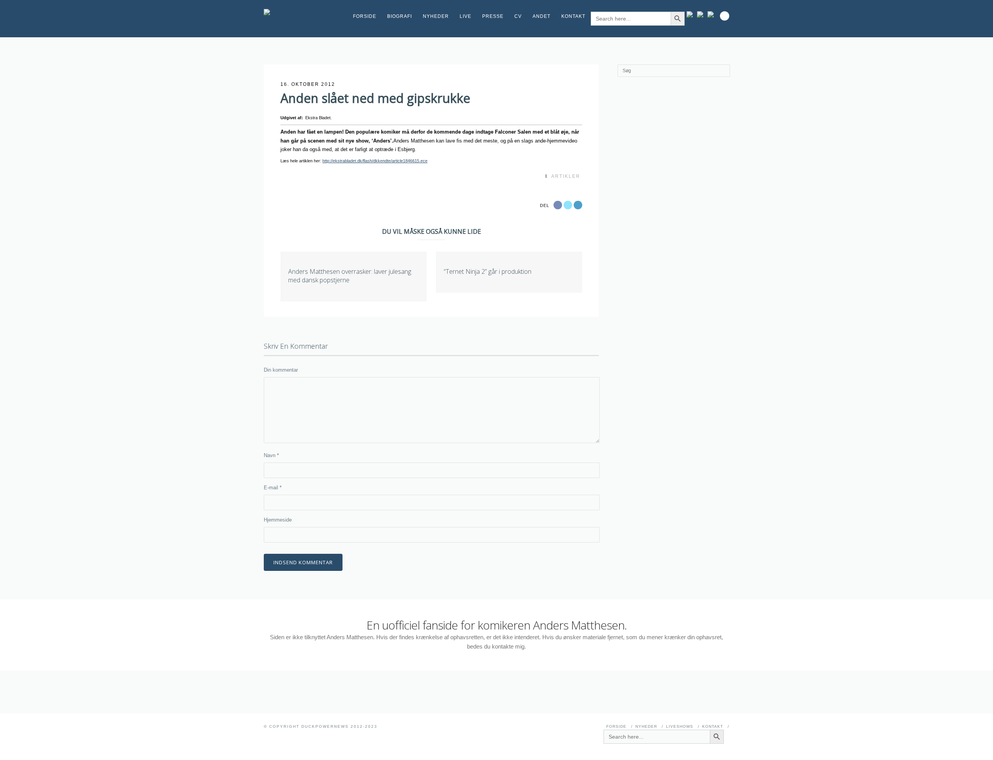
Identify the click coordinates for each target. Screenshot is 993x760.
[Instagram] (691, 14)
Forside (364, 16)
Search (724, 16)
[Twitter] (712, 14)
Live (465, 16)
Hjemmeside (278, 520)
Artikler (565, 176)
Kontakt (573, 16)
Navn (271, 455)
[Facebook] (702, 14)
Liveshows (679, 726)
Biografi (399, 16)
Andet (541, 16)
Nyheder (436, 16)
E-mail (273, 487)
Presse (492, 16)
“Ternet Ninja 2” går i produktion (487, 271)
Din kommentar (281, 370)
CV (518, 16)
